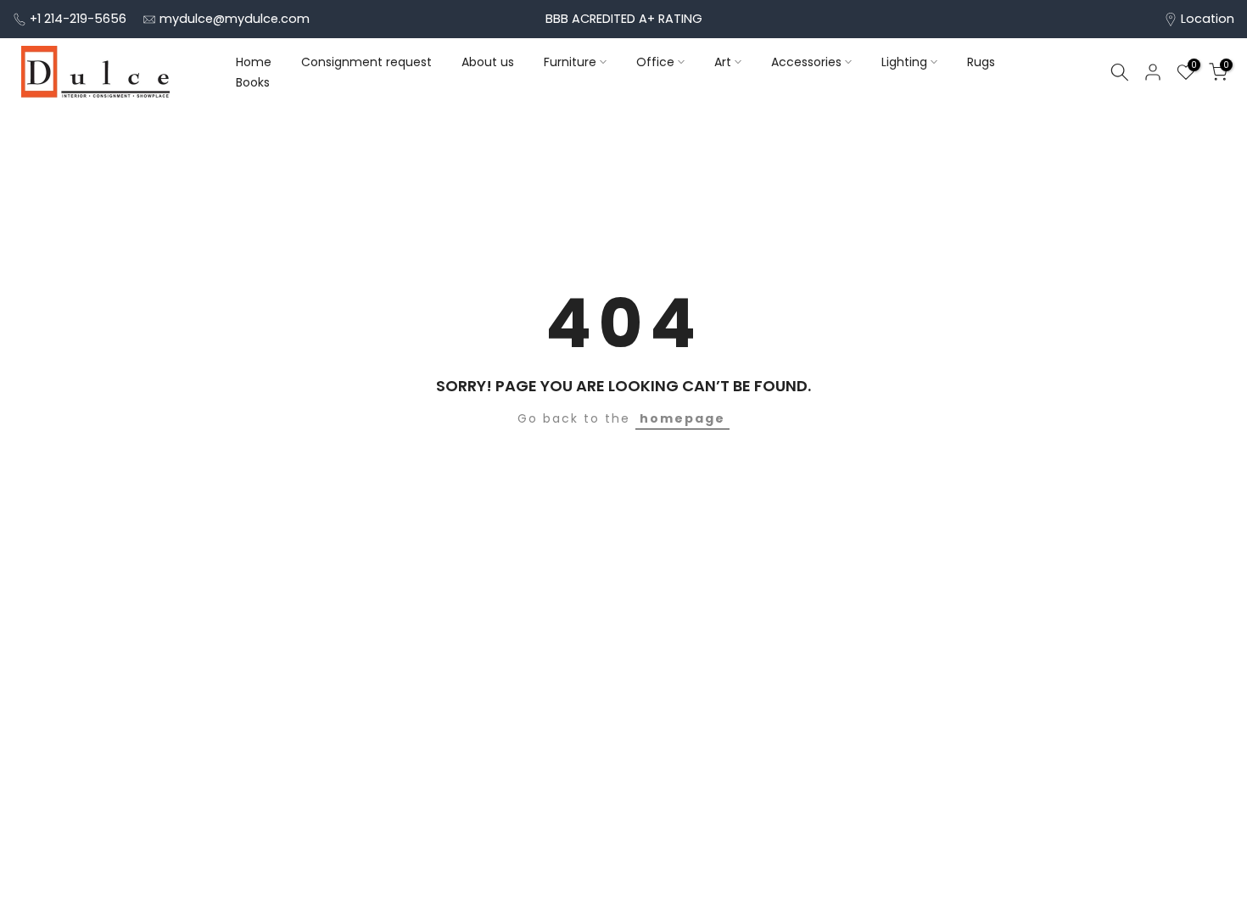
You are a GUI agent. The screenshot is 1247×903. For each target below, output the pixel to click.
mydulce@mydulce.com (234, 18)
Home (253, 61)
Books (253, 82)
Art (722, 61)
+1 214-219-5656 (78, 18)
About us (487, 61)
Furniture (570, 61)
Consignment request (366, 61)
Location (1207, 18)
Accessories (806, 61)
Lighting (904, 61)
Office (655, 61)
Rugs (981, 61)
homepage (682, 418)
